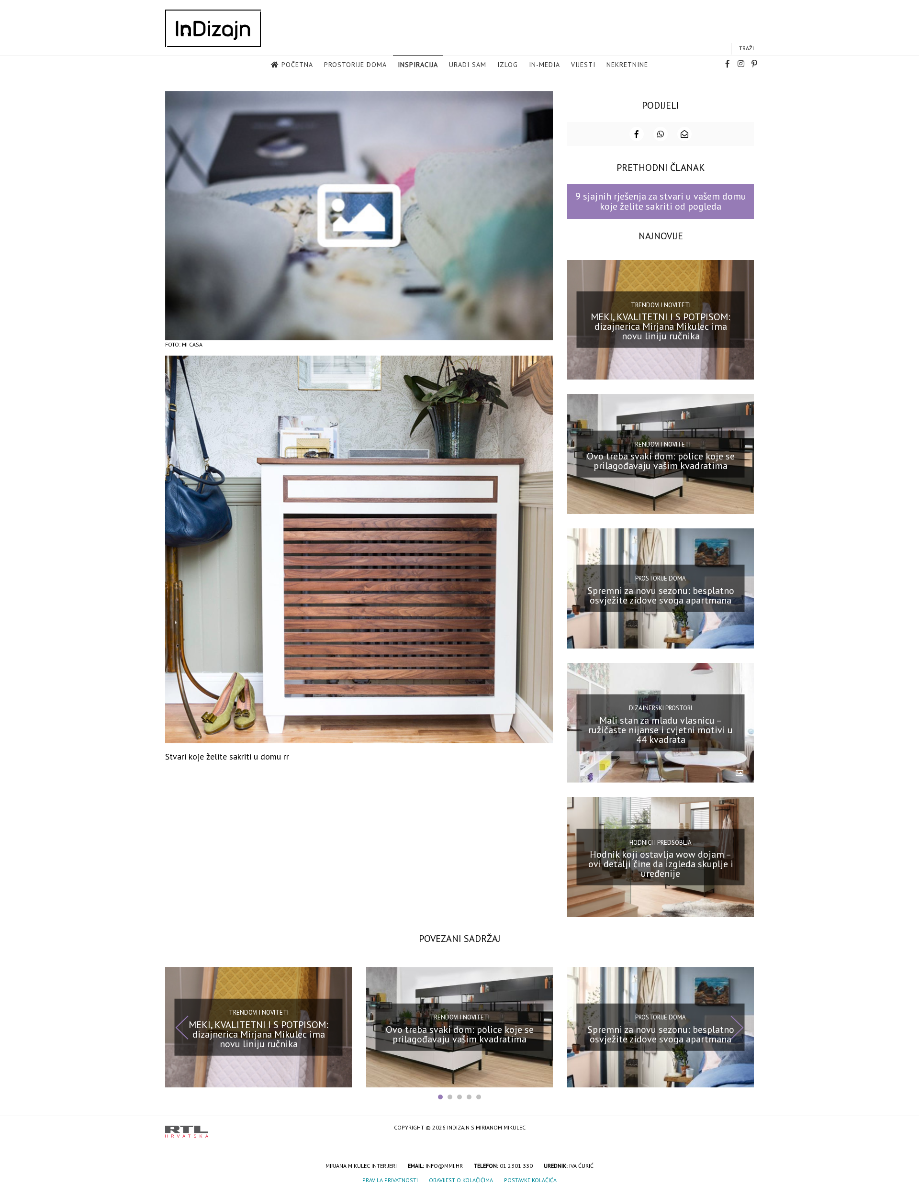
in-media (544, 64)
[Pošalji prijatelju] (684, 134)
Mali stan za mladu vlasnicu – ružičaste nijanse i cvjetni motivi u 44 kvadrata (660, 729)
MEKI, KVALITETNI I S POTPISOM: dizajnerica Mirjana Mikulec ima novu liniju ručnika (660, 326)
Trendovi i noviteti (661, 305)
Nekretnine (627, 64)
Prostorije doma (355, 64)
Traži (746, 48)
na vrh (744, 1128)
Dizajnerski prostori (660, 708)
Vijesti (583, 64)
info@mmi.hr (444, 1165)
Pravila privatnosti (390, 1180)
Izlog (507, 64)
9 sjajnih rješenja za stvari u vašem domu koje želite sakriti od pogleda (660, 201)
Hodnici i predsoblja (660, 842)
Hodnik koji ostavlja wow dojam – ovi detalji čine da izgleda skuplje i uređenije (660, 864)
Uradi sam (467, 64)
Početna (297, 64)
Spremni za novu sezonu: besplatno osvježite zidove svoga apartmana (660, 595)
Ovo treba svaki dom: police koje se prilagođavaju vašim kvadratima (661, 461)
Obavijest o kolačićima (461, 1180)
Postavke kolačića (530, 1180)
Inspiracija (418, 64)
